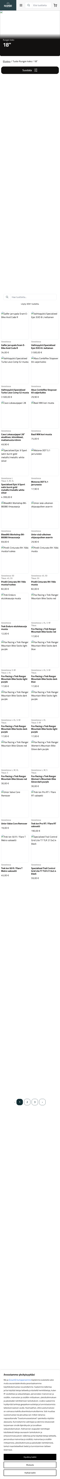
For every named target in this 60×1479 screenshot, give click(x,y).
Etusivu (6, 61)
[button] (30, 70)
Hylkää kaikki (30, 1473)
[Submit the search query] (28, 5)
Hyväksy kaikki (30, 1457)
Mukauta (30, 1465)
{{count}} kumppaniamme (20, 1380)
